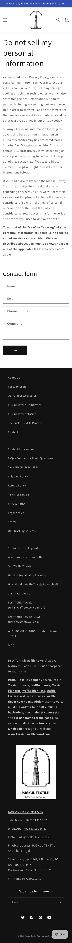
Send (15, 350)
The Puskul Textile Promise (25, 423)
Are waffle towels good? (23, 548)
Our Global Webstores (22, 395)
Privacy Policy (16, 503)
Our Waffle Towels (19, 566)
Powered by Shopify (45, 936)
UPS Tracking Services (22, 531)
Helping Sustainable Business (27, 575)
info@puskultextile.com (34, 837)
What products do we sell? (25, 557)
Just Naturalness (19, 593)
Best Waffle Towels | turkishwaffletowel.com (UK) (26, 605)
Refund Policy (17, 485)
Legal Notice (16, 513)
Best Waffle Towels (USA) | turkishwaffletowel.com (24, 619)
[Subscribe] (59, 902)
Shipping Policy (18, 476)
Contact (13, 432)
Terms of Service (18, 494)
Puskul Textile (30, 936)
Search (12, 522)
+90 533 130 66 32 (35, 820)
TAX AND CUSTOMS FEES (23, 467)
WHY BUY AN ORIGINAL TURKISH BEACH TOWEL (33, 633)
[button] (5, 19)
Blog (11, 645)
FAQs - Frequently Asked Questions (30, 458)
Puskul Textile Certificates (24, 405)
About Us (14, 377)
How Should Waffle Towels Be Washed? (33, 584)
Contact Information (21, 449)
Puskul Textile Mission (22, 414)
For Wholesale (17, 386)
